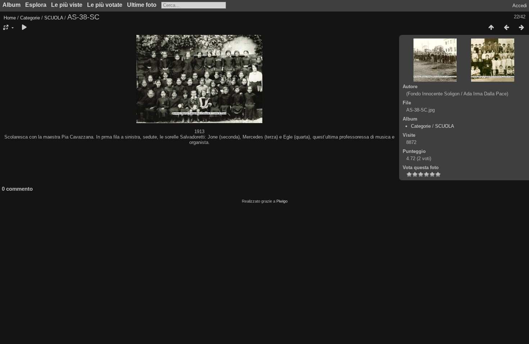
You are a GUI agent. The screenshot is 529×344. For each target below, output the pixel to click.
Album (12, 5)
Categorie (30, 18)
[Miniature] (491, 27)
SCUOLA (53, 18)
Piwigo (282, 201)
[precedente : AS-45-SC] (506, 27)
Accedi (519, 5)
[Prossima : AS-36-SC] (521, 27)
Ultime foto (142, 5)
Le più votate (104, 5)
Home (10, 18)
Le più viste (66, 5)
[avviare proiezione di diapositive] (24, 27)
